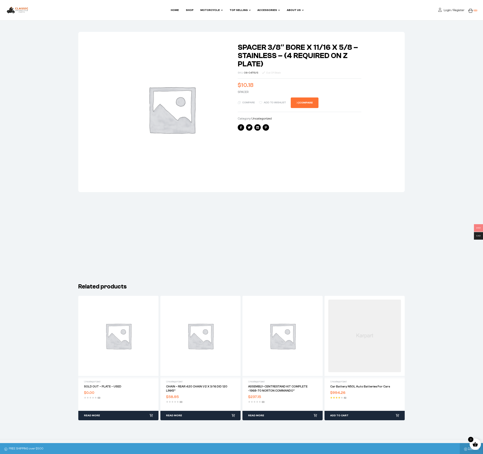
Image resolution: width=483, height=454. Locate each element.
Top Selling (239, 10)
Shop (190, 10)
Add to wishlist (275, 102)
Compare (248, 102)
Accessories (267, 10)
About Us (294, 10)
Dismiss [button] (473, 448)
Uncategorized (261, 118)
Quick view (118, 336)
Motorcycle (210, 10)
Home (175, 10)
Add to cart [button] (339, 415)
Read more (92, 415)
